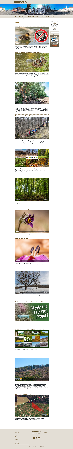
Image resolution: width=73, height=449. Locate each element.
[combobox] (55, 32)
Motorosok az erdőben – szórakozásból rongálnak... (25, 115)
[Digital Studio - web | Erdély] (54, 40)
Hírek (26, 16)
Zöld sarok (47, 16)
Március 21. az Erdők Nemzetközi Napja (22, 147)
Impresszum (46, 431)
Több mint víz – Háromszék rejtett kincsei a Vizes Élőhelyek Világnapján (28, 52)
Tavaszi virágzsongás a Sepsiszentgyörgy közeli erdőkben (26, 209)
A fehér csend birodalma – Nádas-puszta (22, 270)
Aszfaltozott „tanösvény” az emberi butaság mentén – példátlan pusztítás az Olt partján (32, 80)
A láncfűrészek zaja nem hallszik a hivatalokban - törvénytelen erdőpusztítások (30, 357)
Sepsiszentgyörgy (31, 16)
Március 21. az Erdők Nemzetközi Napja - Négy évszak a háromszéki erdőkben (30, 329)
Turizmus (42, 16)
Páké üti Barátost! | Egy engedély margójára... (24, 394)
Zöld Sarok (17, 438)
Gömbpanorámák (18, 440)
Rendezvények (21, 16)
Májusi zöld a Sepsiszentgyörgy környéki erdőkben (24, 176)
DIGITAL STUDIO (42, 446)
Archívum (52, 16)
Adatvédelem (46, 432)
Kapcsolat (45, 433)
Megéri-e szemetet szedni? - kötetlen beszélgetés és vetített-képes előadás (29, 301)
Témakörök (17, 443)
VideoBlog (16, 442)
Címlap (16, 16)
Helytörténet (37, 16)
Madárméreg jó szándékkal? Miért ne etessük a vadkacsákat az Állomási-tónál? (30, 26)
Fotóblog (16, 439)
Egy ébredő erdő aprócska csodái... (21, 238)
